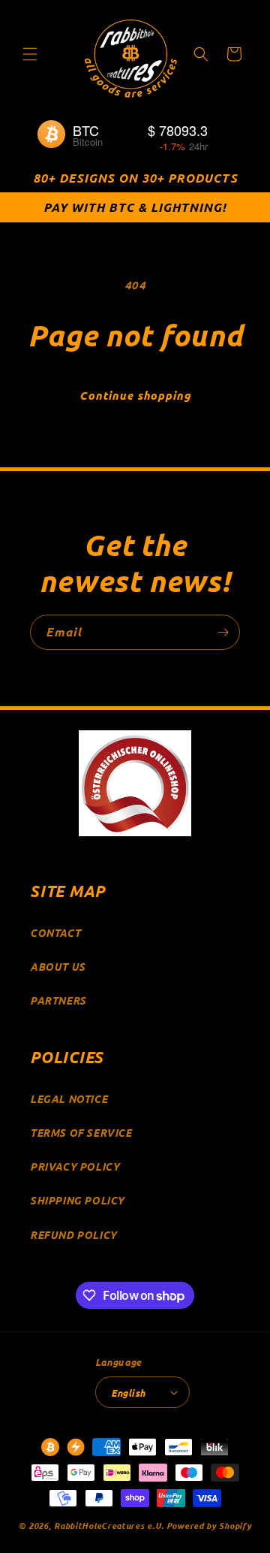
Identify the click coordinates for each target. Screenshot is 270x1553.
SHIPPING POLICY (77, 1200)
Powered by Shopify (209, 1525)
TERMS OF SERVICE (81, 1132)
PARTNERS (58, 1000)
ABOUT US (58, 966)
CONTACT (55, 933)
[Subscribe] (222, 632)
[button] (30, 54)
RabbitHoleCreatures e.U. (109, 1525)
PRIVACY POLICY (74, 1166)
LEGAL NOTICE (68, 1099)
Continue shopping (135, 395)
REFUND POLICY (73, 1235)
